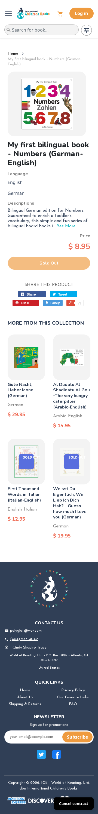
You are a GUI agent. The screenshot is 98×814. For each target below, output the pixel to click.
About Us (25, 697)
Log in (81, 13)
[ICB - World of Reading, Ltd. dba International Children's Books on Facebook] (56, 757)
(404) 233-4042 (24, 639)
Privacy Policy (73, 690)
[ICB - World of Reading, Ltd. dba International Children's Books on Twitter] (41, 757)
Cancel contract (73, 803)
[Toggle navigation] (9, 13)
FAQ (73, 704)
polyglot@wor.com (26, 631)
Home (13, 54)
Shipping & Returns (25, 704)
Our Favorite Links (73, 697)
